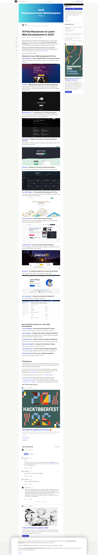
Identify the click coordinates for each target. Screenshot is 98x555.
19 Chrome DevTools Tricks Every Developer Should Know (73, 29)
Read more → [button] (25, 535)
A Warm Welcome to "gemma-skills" (35, 528)
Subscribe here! (44, 50)
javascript (29, 37)
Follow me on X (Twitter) (29, 382)
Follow (74, 8)
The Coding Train (27, 348)
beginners (40, 37)
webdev (24, 37)
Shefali (26, 24)
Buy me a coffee (27, 379)
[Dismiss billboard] (84, 539)
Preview (31, 454)
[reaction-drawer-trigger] (16, 38)
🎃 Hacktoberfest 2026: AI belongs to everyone (73, 79)
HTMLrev (31, 370)
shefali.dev (46, 25)
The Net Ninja (26, 333)
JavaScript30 (26, 245)
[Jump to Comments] (16, 42)
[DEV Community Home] (16, 1)
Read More (25, 440)
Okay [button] (20, 553)
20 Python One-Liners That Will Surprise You (73, 34)
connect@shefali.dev (48, 374)
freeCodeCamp (26, 58)
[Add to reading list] (16, 46)
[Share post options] (16, 54)
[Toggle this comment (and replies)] (22, 460)
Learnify (24, 85)
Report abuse (44, 501)
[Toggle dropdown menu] (59, 388)
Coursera (25, 271)
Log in (73, 1)
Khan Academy (26, 296)
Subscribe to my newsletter (30, 380)
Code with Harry (27, 339)
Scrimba (24, 167)
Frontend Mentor (27, 218)
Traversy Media (27, 328)
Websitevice (34, 372)
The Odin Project (27, 192)
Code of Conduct (38, 501)
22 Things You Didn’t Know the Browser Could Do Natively (73, 39)
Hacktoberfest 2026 (69, 85)
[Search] (19, 1)
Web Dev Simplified (28, 344)
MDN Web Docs (27, 113)
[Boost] (16, 50)
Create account (79, 1)
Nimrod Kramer (28, 487)
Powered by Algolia (48, 1)
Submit (26, 454)
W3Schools (25, 139)
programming (35, 37)
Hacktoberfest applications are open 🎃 (37, 430)
